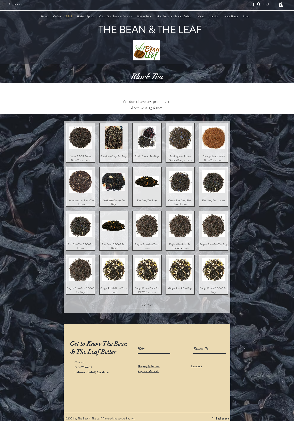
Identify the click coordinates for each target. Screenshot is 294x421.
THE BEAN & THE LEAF (150, 29)
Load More (147, 305)
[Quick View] (80, 137)
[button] (281, 4)
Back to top (222, 418)
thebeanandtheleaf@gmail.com (92, 372)
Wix (133, 418)
